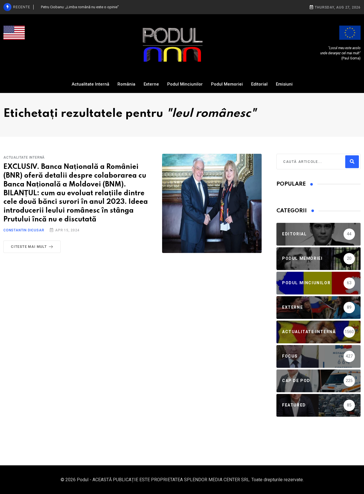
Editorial (259, 84)
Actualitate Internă (90, 84)
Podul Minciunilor (185, 84)
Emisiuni (284, 84)
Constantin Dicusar (23, 230)
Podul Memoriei (227, 84)
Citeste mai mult (29, 247)
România (126, 84)
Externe (151, 84)
